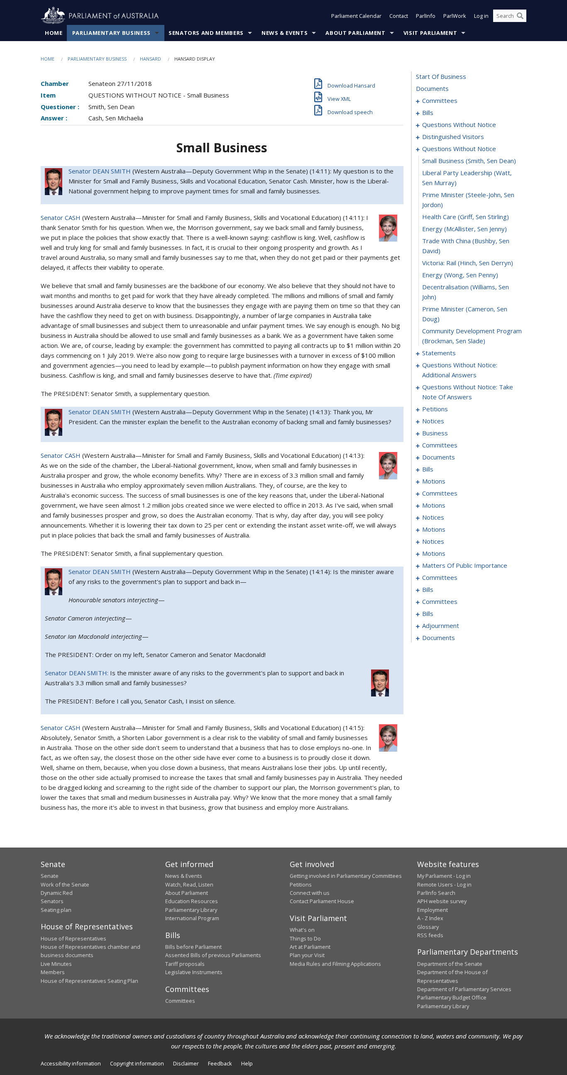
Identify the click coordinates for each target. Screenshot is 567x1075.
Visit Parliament (430, 33)
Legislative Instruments (193, 972)
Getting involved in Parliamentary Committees (346, 876)
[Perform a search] (520, 16)
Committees (180, 1000)
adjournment (440, 625)
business (435, 433)
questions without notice (459, 124)
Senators (52, 901)
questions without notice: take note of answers (467, 392)
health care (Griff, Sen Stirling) (465, 217)
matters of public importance (464, 565)
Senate (50, 876)
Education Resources (191, 901)
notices (433, 421)
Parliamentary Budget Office (451, 997)
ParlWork (454, 16)
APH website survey (442, 901)
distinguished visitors (453, 136)
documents (432, 88)
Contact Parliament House (322, 901)
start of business (441, 76)
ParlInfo (425, 16)
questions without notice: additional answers (459, 370)
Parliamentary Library (191, 910)
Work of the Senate (65, 884)
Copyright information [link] (137, 1063)
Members (53, 972)
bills (427, 112)
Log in (481, 16)
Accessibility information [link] (71, 1063)
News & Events (285, 33)
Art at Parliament (310, 946)
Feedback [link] (220, 1063)
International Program (192, 918)
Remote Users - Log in (444, 884)
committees (439, 100)
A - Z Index (430, 918)
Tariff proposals (185, 964)
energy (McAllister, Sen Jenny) (464, 229)
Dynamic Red (57, 893)
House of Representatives (73, 938)
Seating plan (56, 910)
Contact (398, 16)
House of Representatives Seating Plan (89, 981)
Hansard (150, 59)
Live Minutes (56, 964)
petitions (435, 409)
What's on (302, 929)
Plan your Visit (307, 955)
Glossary (428, 927)
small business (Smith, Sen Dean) (469, 160)
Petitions (301, 884)
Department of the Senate (449, 964)
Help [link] (247, 1063)
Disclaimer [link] (186, 1063)
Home (54, 33)
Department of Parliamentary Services (464, 989)
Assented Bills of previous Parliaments (213, 955)
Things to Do (305, 938)
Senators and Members (206, 33)
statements (439, 353)
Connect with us (310, 893)
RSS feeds (430, 935)
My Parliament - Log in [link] (444, 876)
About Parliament (355, 33)
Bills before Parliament (193, 946)
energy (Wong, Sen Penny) (460, 275)
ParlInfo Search (436, 893)
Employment (432, 910)
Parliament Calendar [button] (356, 16)
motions (433, 481)
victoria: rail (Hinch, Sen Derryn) (467, 263)
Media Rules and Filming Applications (335, 964)
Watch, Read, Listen (189, 884)
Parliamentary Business (111, 33)
